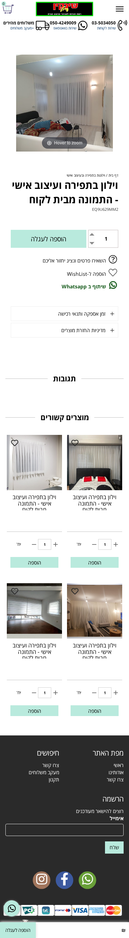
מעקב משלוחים (44, 772)
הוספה (94, 562)
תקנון (54, 779)
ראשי (119, 765)
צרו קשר (115, 779)
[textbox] (32, 753)
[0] (9, 9)
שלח (114, 847)
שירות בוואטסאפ (64, 28)
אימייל (117, 818)
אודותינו (116, 772)
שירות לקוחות (106, 28)
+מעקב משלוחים (22, 28)
